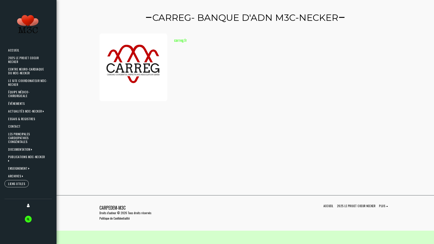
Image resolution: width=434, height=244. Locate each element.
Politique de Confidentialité (114, 218)
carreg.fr (180, 40)
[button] (27, 111)
